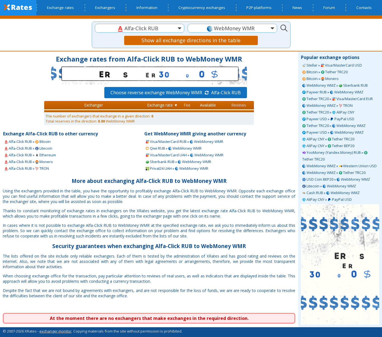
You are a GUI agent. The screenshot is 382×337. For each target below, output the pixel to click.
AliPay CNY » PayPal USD (329, 199)
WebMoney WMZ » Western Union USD (341, 165)
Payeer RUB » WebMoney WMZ (334, 92)
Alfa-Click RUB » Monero (30, 161)
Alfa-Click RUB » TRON (28, 168)
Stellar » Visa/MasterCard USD (334, 65)
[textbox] (139, 28)
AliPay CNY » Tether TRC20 (330, 139)
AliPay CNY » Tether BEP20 (330, 145)
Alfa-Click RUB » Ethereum (32, 154)
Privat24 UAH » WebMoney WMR (178, 168)
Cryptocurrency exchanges (201, 7)
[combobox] (139, 28)
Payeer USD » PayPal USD (330, 118)
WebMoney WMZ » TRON (329, 105)
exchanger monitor (55, 331)
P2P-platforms (259, 7)
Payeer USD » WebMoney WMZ (335, 132)
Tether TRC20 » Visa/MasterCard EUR (339, 98)
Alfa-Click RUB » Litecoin (30, 148)
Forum (329, 7)
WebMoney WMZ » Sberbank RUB (337, 85)
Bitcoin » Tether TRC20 (327, 71)
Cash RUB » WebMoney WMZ (333, 192)
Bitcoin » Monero (322, 78)
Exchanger (93, 105)
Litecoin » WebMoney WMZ (331, 185)
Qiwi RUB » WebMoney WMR (175, 148)
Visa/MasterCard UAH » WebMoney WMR (186, 154)
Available (208, 105)
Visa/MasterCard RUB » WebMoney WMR (186, 141)
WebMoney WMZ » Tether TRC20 (336, 172)
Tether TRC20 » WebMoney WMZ (336, 125)
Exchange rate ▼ (162, 105)
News (297, 7)
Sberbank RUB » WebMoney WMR (180, 161)
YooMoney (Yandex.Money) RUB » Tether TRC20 (333, 156)
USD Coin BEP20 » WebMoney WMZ (338, 179)
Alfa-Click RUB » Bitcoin (29, 141)
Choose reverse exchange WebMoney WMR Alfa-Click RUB (175, 92)
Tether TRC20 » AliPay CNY (330, 112)
